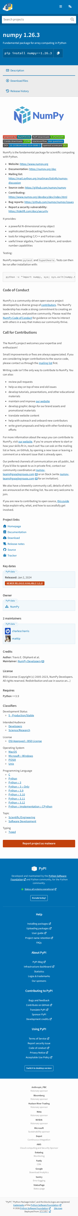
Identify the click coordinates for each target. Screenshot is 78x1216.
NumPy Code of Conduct (17, 318)
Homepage (14, 526)
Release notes (16, 544)
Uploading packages (38, 928)
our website (43, 401)
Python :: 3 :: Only (19, 787)
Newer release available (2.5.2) (25, 583)
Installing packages (37, 923)
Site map (58, 1208)
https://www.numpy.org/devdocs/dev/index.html (38, 197)
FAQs (39, 942)
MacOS (13, 752)
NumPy (14, 607)
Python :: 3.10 (17, 794)
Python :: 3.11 (17, 799)
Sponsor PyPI (39, 1014)
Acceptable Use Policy (37, 1057)
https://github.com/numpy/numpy (45, 188)
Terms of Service (37, 1038)
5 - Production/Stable (21, 715)
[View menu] (60, 6)
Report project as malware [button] (39, 843)
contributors (48, 305)
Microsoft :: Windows (21, 756)
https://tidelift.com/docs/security (28, 211)
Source (12, 550)
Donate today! (39, 898)
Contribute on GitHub (37, 1005)
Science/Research (19, 730)
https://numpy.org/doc (42, 169)
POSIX (12, 760)
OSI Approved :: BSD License (25, 741)
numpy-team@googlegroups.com (24, 472)
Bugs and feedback (39, 1000)
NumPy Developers (29, 661)
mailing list (45, 363)
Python (13, 778)
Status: (39, 889)
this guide (63, 501)
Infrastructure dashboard (37, 966)
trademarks (18, 1205)
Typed (12, 832)
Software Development (22, 821)
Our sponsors (39, 981)
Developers (15, 726)
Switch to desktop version (39, 1068)
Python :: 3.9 (16, 790)
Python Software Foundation (45, 1205)
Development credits (37, 1019)
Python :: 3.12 (17, 802)
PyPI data (10, 571)
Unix (11, 764)
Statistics (39, 971)
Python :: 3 (15, 782)
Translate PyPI (37, 1010)
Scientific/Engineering (22, 817)
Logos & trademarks (39, 976)
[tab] (39, 70)
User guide (38, 933)
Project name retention (37, 938)
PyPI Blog (38, 962)
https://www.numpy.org (34, 164)
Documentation (17, 532)
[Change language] (70, 6)
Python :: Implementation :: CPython (30, 806)
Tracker (12, 555)
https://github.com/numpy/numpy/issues (49, 202)
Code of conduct (37, 1048)
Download (14, 538)
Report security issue (39, 1043)
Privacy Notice (37, 1052)
